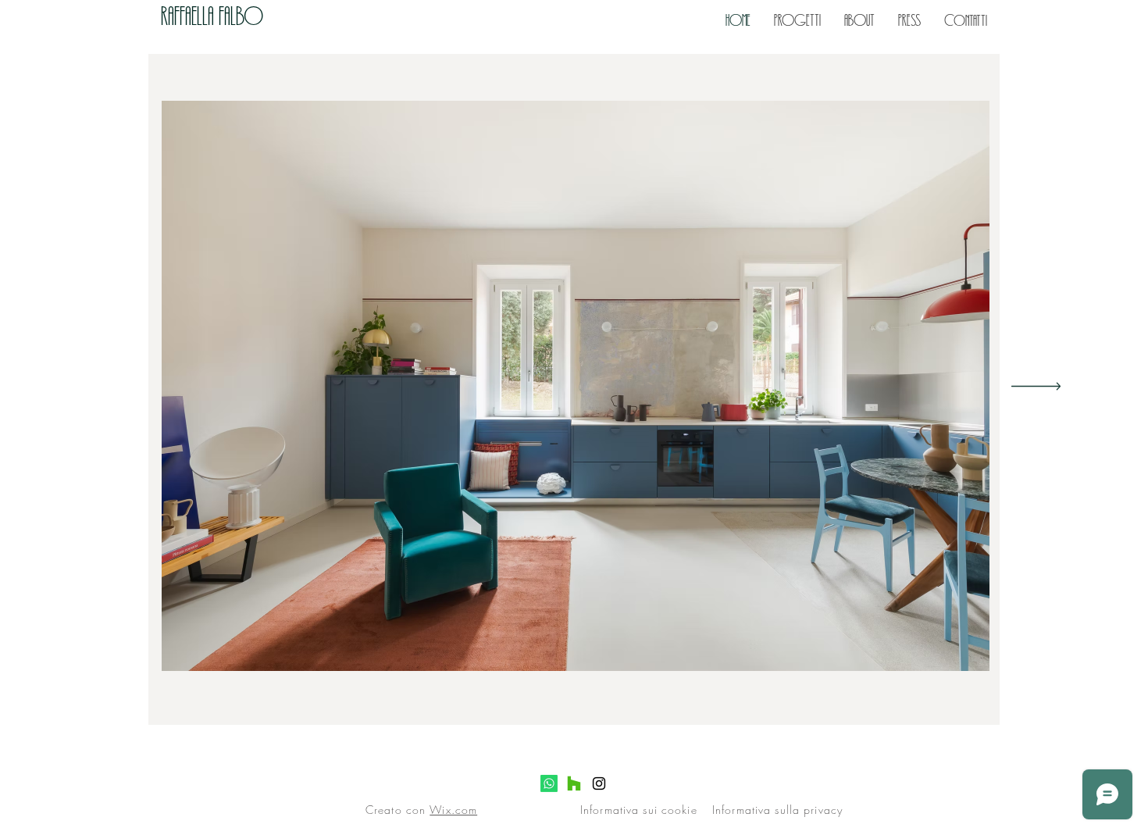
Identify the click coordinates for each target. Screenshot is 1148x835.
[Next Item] (1036, 386)
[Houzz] (574, 783)
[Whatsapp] (549, 783)
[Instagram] (599, 783)
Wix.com (453, 809)
